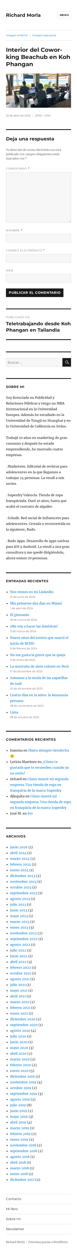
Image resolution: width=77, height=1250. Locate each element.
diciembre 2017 (22, 1180)
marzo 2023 (19, 922)
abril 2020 (18, 1053)
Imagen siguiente (44, 35)
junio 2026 (19, 847)
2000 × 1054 (43, 115)
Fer (30, 813)
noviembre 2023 (23, 881)
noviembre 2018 (23, 1145)
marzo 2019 (19, 1128)
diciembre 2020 (22, 1019)
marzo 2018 (19, 1168)
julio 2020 (18, 1036)
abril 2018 (18, 1162)
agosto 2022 (20, 945)
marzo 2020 (20, 1059)
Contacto (13, 1199)
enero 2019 (19, 1139)
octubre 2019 (20, 1088)
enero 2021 (19, 1013)
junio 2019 (18, 1111)
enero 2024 (19, 870)
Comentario (18, 168)
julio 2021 (18, 985)
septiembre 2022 (24, 939)
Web (9, 270)
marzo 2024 (20, 859)
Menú (64, 15)
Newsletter (15, 1229)
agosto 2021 (20, 979)
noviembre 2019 (23, 1082)
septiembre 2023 (23, 893)
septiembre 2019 (23, 1094)
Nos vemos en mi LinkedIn (32, 592)
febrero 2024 (20, 864)
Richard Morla (23, 15)
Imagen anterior (17, 35)
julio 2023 (18, 904)
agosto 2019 (20, 1099)
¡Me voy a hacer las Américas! (34, 626)
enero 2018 (19, 1174)
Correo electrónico (25, 250)
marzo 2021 (19, 1002)
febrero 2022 (20, 967)
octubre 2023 (20, 887)
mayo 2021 (19, 990)
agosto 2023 (20, 899)
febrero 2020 (20, 1065)
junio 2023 (18, 910)
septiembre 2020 (24, 1025)
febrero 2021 (20, 1008)
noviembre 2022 (23, 933)
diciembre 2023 (22, 876)
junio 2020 (19, 1042)
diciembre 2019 (22, 1076)
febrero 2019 (20, 1134)
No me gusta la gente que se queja (37, 655)
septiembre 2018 (23, 1151)
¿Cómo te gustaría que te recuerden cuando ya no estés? (39, 767)
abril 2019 (18, 1122)
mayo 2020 (19, 1048)
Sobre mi (13, 1219)
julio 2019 (18, 1105)
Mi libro (12, 1209)
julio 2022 (18, 950)
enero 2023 (19, 927)
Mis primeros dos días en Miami (36, 603)
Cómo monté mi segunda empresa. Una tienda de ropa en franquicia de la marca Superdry (39, 784)
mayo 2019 (19, 1116)
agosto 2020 (20, 1030)
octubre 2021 (20, 973)
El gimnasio (19, 615)
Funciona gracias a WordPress (48, 1242)
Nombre (14, 230)
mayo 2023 (19, 916)
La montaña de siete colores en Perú (39, 666)
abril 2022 (18, 962)
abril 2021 (18, 996)
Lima (14, 712)
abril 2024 (18, 853)
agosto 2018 (20, 1157)
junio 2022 (19, 956)
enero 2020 (19, 1071)
